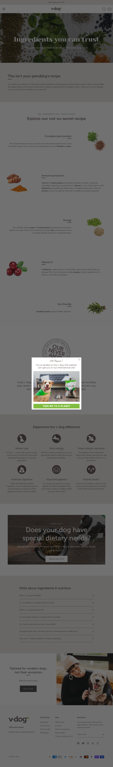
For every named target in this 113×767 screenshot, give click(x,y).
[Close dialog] (79, 359)
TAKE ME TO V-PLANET (56, 406)
